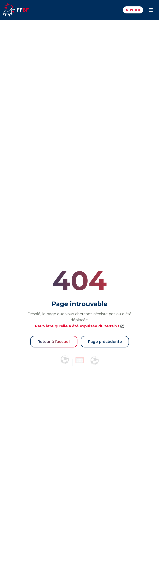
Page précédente (105, 341)
